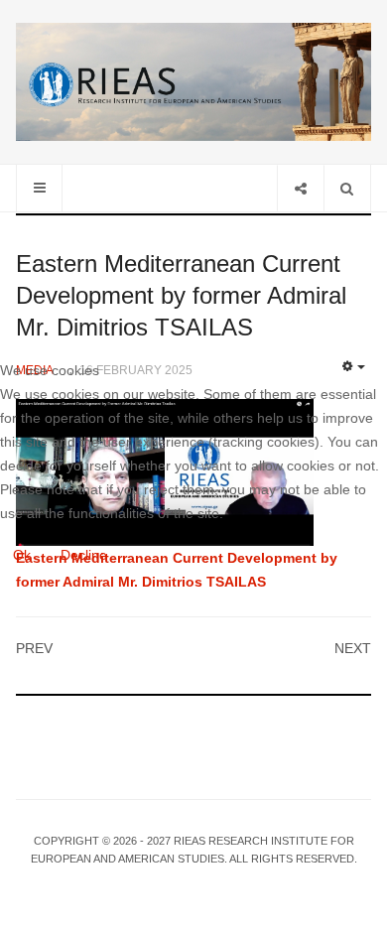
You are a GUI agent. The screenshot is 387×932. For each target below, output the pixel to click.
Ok (22, 555)
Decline (84, 555)
